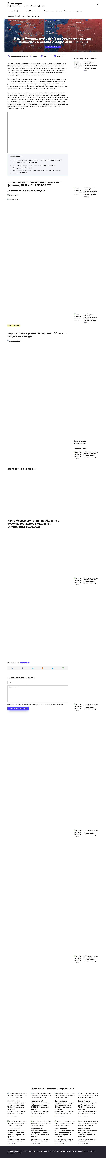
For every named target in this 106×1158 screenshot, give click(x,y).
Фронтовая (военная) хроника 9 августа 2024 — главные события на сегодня (91, 454)
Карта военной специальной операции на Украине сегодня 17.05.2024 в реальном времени (16, 1105)
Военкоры (14, 3)
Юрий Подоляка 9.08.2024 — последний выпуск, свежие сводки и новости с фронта (90, 65)
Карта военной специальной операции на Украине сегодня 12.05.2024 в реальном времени (40, 1133)
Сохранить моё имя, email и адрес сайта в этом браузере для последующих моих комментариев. (36, 704)
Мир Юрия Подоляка (33, 11)
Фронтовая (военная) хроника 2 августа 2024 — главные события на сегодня (91, 958)
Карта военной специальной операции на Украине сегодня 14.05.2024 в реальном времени (87, 1105)
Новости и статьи (33, 16)
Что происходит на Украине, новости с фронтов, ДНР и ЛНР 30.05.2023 (37, 160)
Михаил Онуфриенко (15, 11)
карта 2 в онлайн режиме (24, 168)
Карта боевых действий (53, 11)
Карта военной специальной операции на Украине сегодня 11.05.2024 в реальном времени (64, 1133)
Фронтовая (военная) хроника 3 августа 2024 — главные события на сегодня (91, 832)
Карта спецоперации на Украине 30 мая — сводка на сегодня (34, 165)
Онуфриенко (53, 33)
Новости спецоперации (73, 11)
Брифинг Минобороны (16, 16)
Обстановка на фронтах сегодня (26, 162)
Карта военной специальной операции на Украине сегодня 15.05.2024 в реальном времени (64, 1105)
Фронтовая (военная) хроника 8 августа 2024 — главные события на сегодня (91, 580)
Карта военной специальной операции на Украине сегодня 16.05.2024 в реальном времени (40, 1105)
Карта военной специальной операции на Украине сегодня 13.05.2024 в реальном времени (16, 1133)
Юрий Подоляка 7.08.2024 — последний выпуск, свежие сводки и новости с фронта (90, 191)
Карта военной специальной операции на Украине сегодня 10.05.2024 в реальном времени (87, 1133)
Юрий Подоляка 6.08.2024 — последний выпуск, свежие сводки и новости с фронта (90, 317)
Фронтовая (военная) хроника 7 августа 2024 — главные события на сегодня (91, 706)
